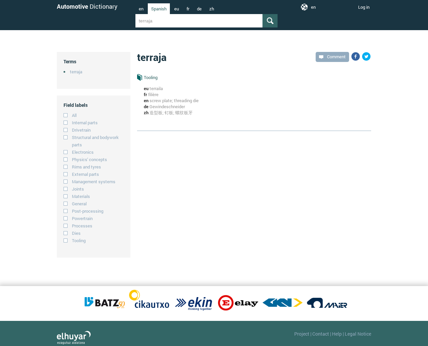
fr (188, 9)
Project (301, 334)
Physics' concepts (89, 159)
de (199, 9)
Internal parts (85, 123)
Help (337, 334)
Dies (76, 233)
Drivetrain (81, 130)
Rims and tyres (86, 167)
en (141, 9)
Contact (320, 334)
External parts (85, 174)
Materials (81, 196)
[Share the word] (355, 56)
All (74, 115)
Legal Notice (358, 334)
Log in (363, 7)
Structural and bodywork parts (95, 141)
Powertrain (82, 218)
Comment (336, 57)
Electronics (83, 152)
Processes (82, 226)
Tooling (79, 240)
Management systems (93, 182)
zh (211, 9)
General (79, 204)
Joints (78, 189)
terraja (76, 72)
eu (176, 9)
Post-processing (87, 211)
